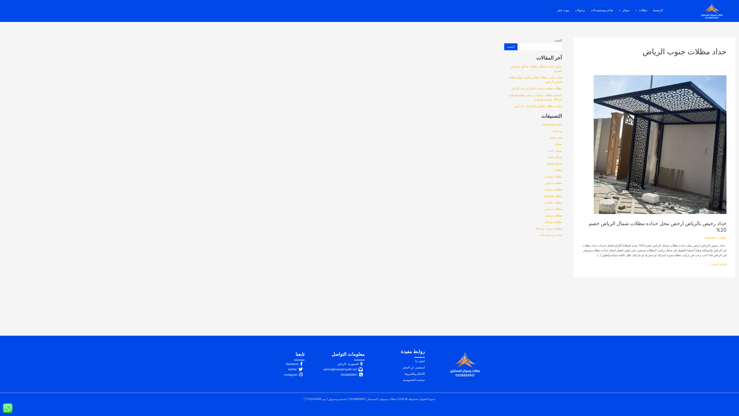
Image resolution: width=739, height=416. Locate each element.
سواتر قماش (554, 163)
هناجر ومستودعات (602, 10)
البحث (558, 40)
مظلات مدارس (553, 209)
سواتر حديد (555, 150)
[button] (637, 10)
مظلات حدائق (554, 183)
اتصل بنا (420, 361)
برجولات (580, 10)
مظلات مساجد (553, 222)
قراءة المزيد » (718, 264)
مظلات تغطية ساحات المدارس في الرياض (536, 88)
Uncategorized (552, 124)
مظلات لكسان (553, 202)
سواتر (625, 10)
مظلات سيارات (553, 189)
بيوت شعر (563, 10)
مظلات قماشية (553, 196)
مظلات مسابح (553, 215)
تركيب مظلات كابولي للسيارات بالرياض (538, 106)
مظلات (643, 10)
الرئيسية (658, 10)
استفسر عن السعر (414, 367)
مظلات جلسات (553, 176)
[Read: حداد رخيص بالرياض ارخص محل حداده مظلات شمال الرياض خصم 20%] (660, 145)
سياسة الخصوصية (414, 380)
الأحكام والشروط (415, 374)
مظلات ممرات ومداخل (548, 228)
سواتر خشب (554, 157)
